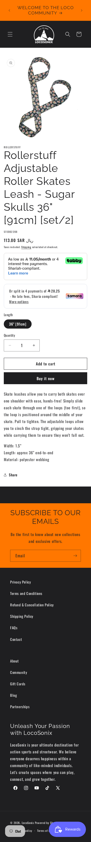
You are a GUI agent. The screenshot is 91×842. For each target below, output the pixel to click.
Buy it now (46, 378)
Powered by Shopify (47, 823)
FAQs (13, 627)
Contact (16, 639)
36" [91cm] (17, 324)
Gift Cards (18, 683)
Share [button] (13, 474)
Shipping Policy (21, 616)
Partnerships (20, 706)
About (14, 660)
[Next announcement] (81, 10)
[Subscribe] (75, 556)
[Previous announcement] (9, 10)
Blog (13, 695)
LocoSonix (28, 823)
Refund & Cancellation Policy (32, 604)
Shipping (26, 247)
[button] (10, 34)
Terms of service (47, 831)
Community (18, 672)
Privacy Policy (20, 582)
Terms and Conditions (26, 593)
